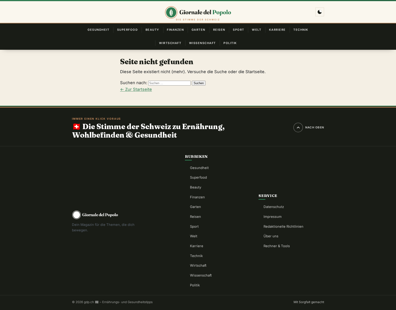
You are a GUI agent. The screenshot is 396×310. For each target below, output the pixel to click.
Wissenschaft (202, 43)
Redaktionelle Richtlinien (283, 226)
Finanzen (175, 29)
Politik (230, 43)
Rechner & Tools (277, 246)
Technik (300, 29)
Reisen (219, 29)
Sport (238, 29)
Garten (198, 29)
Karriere (277, 29)
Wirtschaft (170, 43)
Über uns (271, 236)
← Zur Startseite (136, 89)
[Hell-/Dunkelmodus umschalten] (319, 12)
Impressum (273, 217)
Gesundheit (98, 29)
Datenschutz (274, 207)
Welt (256, 29)
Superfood (127, 29)
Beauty (152, 29)
